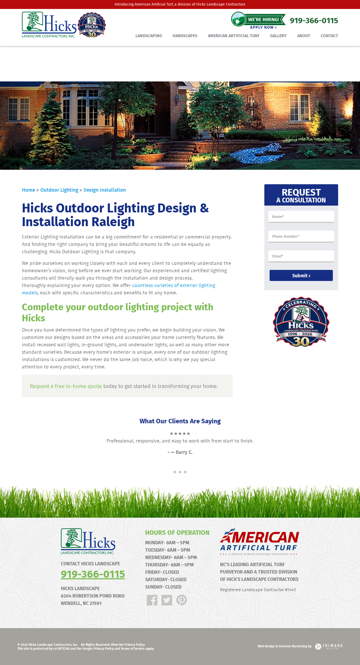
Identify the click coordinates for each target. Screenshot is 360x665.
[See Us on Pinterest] (181, 600)
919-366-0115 (93, 573)
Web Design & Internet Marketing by (285, 646)
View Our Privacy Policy (128, 644)
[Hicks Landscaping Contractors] (61, 25)
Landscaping (148, 35)
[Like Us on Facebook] (152, 600)
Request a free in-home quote (66, 386)
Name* (278, 217)
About (303, 35)
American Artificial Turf (154, 4)
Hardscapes (185, 35)
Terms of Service (133, 648)
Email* (277, 256)
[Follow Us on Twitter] (166, 600)
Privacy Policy (104, 648)
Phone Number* (285, 236)
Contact (329, 35)
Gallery (278, 35)
